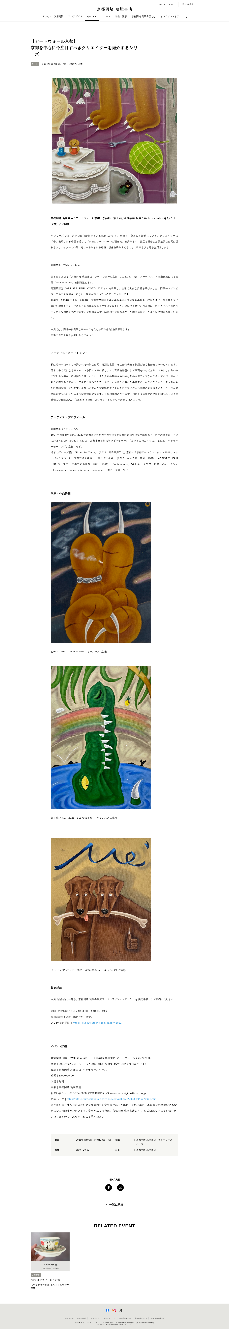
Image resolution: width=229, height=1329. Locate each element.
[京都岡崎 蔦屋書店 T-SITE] (114, 9)
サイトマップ (94, 1318)
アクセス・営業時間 (53, 16)
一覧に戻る (116, 1204)
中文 (173, 4)
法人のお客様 (187, 4)
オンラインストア (169, 16)
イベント (91, 16)
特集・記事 (121, 16)
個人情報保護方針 (125, 1318)
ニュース (105, 16)
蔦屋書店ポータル (141, 1318)
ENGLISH (162, 4)
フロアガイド (75, 16)
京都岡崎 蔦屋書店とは (144, 16)
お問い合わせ (69, 1318)
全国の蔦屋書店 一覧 (157, 1318)
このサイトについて (109, 1318)
